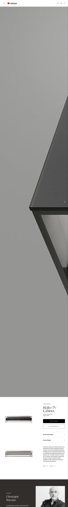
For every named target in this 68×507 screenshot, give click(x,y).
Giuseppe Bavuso (50, 414)
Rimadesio (47, 415)
